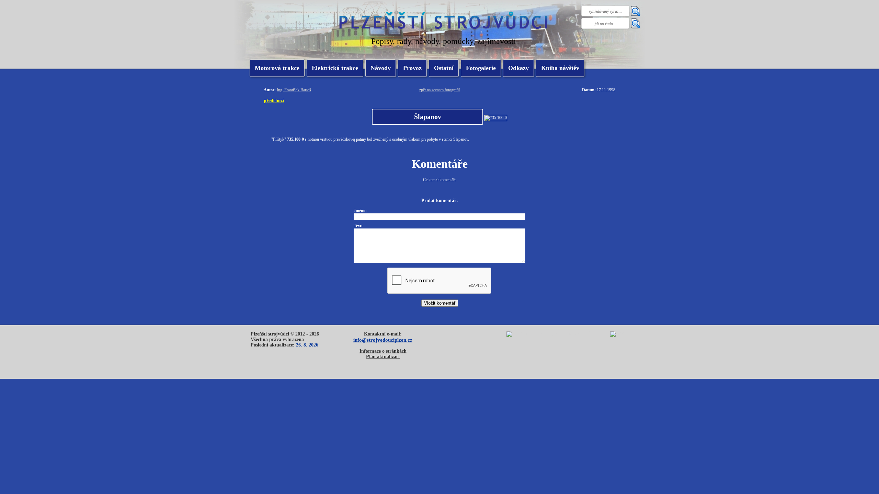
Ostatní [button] (444, 67)
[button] (335, 68)
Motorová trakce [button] (277, 67)
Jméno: (360, 210)
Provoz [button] (412, 67)
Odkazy (518, 67)
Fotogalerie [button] (481, 67)
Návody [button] (380, 67)
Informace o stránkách (383, 351)
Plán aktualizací (383, 356)
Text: (358, 225)
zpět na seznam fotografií (439, 89)
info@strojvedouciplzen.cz (382, 340)
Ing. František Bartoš (294, 89)
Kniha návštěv (560, 67)
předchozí (274, 100)
